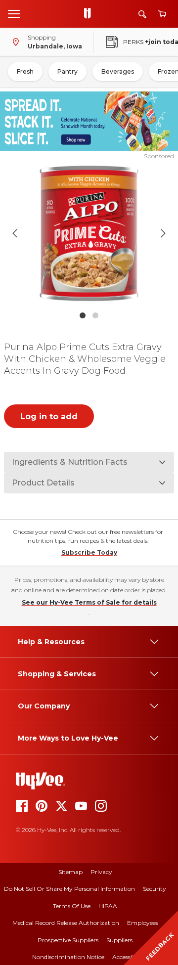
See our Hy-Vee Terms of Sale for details (89, 602)
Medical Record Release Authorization (65, 922)
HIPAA (107, 906)
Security (154, 888)
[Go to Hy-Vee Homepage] (90, 14)
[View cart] (162, 14)
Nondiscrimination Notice (68, 957)
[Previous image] (15, 233)
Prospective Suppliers (68, 940)
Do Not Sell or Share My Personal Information (69, 888)
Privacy (101, 872)
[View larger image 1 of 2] (89, 233)
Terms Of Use (71, 906)
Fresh (25, 71)
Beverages (117, 71)
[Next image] (163, 233)
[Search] (142, 14)
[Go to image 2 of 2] (95, 315)
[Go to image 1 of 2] (82, 315)
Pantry (67, 71)
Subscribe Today (89, 552)
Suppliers (119, 940)
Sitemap (70, 872)
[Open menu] (14, 13)
